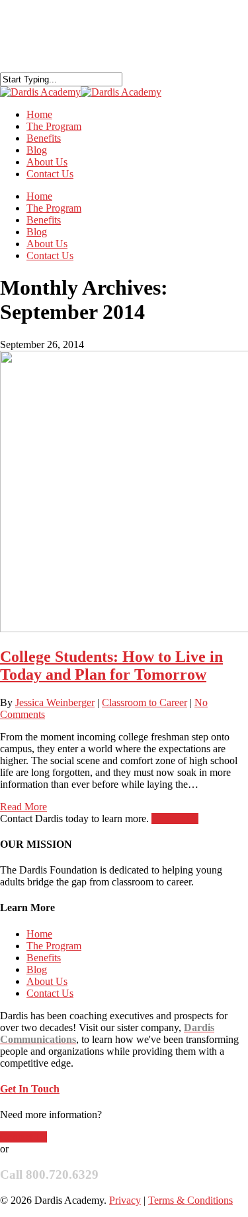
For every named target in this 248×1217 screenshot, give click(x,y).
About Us (46, 243)
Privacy (125, 1200)
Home (39, 196)
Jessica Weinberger (55, 702)
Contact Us (49, 173)
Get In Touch (30, 1088)
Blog (36, 231)
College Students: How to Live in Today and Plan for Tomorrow (111, 665)
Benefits (43, 219)
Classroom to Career (144, 702)
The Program (53, 208)
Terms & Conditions (190, 1200)
